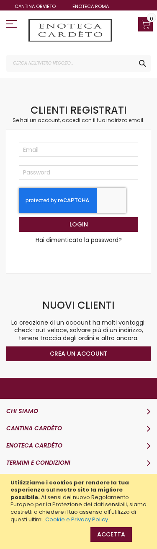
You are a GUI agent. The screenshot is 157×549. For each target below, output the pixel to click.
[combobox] (78, 63)
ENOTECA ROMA (90, 6)
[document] (79, 501)
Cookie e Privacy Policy (76, 519)
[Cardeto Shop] (70, 30)
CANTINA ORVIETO (35, 6)
